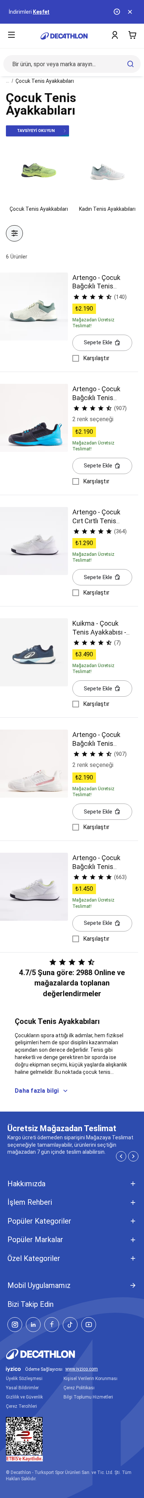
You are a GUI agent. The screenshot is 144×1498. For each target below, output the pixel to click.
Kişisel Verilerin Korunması (90, 1378)
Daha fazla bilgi (37, 1090)
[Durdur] (117, 11)
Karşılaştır (96, 358)
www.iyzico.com (81, 1369)
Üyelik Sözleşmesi (24, 1378)
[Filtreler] (14, 233)
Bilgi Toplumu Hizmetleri (88, 1397)
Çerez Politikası (79, 1387)
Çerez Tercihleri (21, 1406)
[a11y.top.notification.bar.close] (130, 11)
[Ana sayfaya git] (64, 36)
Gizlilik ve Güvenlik (24, 1397)
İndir (56, 12)
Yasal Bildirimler (22, 1387)
